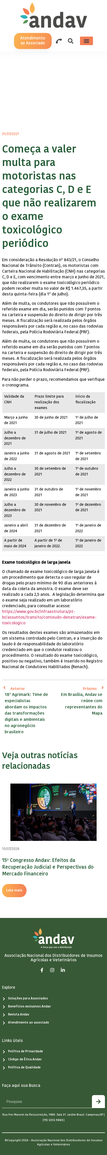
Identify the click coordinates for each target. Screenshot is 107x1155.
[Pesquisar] (98, 1101)
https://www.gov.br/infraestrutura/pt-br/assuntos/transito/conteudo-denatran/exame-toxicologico (49, 617)
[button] (71, 41)
